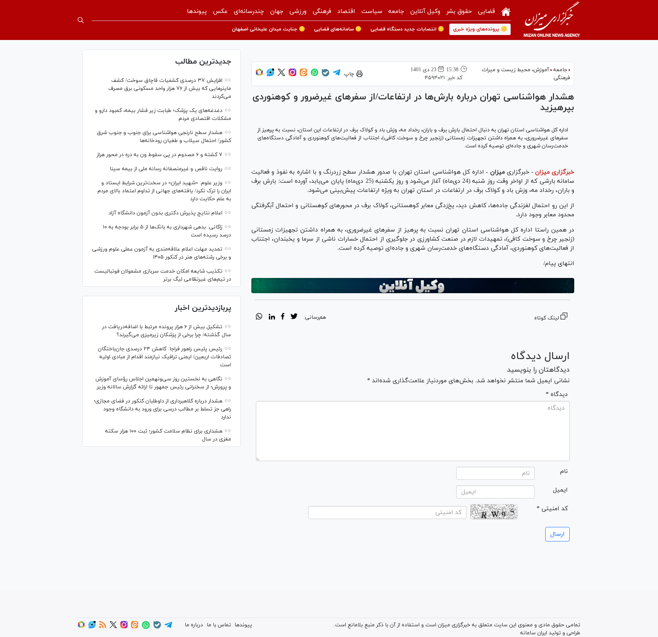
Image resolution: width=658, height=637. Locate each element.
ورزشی (298, 11)
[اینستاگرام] (292, 74)
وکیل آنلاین (425, 11)
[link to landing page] (551, 20)
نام (564, 471)
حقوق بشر (459, 11)
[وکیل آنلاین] (412, 285)
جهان (276, 11)
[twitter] (294, 317)
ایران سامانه (533, 633)
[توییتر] (281, 74)
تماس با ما (219, 625)
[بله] (325, 75)
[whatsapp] (259, 317)
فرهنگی (322, 11)
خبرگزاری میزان (554, 172)
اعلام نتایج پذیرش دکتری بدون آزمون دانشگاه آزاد (165, 213)
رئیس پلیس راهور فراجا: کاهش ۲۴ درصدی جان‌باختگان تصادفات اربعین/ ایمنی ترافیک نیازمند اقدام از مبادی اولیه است (164, 357)
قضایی (486, 11)
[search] (81, 20)
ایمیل (560, 490)
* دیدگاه (557, 394)
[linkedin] (271, 317)
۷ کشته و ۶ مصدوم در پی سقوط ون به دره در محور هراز (159, 154)
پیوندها (197, 11)
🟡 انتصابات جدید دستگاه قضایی (407, 29)
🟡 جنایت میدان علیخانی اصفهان (268, 29)
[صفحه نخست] (506, 10)
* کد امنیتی (552, 508)
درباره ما (194, 625)
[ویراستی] (270, 74)
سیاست (371, 11)
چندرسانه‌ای (249, 11)
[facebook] (282, 317)
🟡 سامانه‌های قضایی (337, 29)
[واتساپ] (314, 74)
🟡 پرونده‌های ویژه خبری (480, 29)
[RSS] (102, 627)
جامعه (396, 11)
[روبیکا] (259, 74)
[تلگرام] (336, 74)
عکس (220, 11)
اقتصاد (346, 11)
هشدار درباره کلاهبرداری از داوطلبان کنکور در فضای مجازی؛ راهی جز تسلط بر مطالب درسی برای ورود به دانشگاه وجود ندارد (162, 409)
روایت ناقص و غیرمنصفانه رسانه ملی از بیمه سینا (166, 168)
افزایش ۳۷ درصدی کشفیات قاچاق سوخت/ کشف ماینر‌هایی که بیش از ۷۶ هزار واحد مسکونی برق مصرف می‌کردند (169, 88)
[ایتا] (303, 74)
